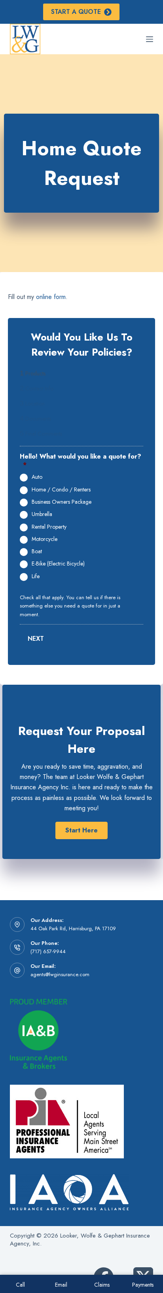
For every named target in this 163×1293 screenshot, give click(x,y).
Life (36, 576)
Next (36, 638)
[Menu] (149, 39)
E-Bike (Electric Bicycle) (58, 563)
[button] (81, 830)
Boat (37, 551)
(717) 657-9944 (48, 951)
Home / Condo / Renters (61, 489)
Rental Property (49, 527)
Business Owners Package (61, 502)
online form (51, 296)
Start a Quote (76, 11)
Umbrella (42, 514)
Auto (37, 477)
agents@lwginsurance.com (59, 974)
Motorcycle (44, 539)
